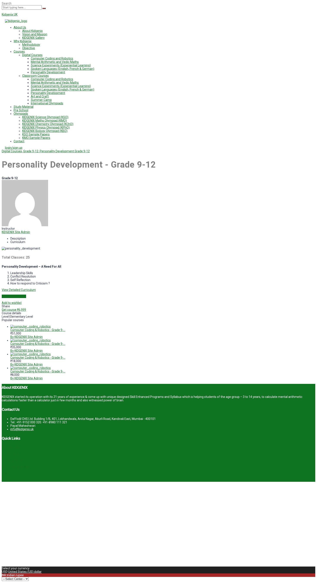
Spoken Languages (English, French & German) (62, 69)
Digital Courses (32, 55)
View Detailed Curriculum (19, 290)
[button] (163, 27)
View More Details (14, 296)
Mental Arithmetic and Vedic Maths (55, 62)
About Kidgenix (32, 31)
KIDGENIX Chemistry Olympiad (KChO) (47, 124)
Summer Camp (41, 100)
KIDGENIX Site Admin (16, 232)
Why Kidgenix (22, 41)
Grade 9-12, (31, 151)
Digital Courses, (12, 151)
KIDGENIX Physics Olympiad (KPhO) (46, 127)
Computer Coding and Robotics (52, 58)
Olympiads (21, 113)
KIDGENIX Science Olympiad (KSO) (45, 117)
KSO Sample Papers (36, 134)
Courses (19, 51)
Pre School (21, 110)
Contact (19, 141)
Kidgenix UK (9, 14)
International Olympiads (47, 103)
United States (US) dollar (25, 571)
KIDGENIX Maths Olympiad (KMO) (44, 120)
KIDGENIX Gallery (33, 37)
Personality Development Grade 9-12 (65, 151)
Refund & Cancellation (17, 467)
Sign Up (24, 561)
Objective (28, 48)
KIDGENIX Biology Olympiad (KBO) (44, 131)
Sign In (34, 561)
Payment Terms (13, 460)
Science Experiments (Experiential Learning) (61, 65)
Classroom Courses (35, 75)
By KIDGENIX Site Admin (26, 337)
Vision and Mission (34, 34)
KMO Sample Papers (36, 138)
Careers (7, 480)
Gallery (6, 473)
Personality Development (48, 72)
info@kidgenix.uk (22, 429)
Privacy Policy (11, 454)
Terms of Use (11, 447)
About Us (20, 27)
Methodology (31, 44)
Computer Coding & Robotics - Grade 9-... (37, 330)
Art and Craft (40, 96)
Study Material (23, 106)
